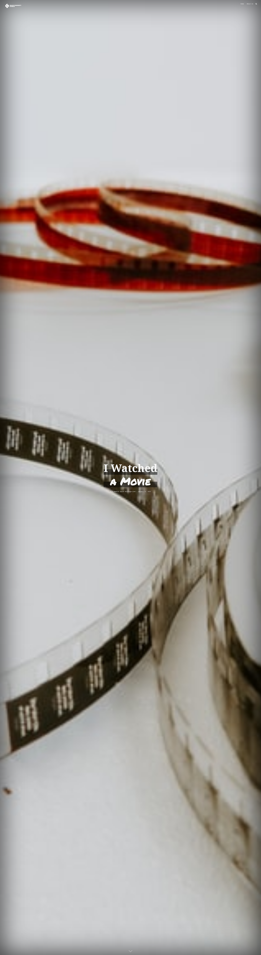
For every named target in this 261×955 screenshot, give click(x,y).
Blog (111, 492)
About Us (250, 4)
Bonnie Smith (119, 492)
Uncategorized (130, 492)
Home (242, 4)
